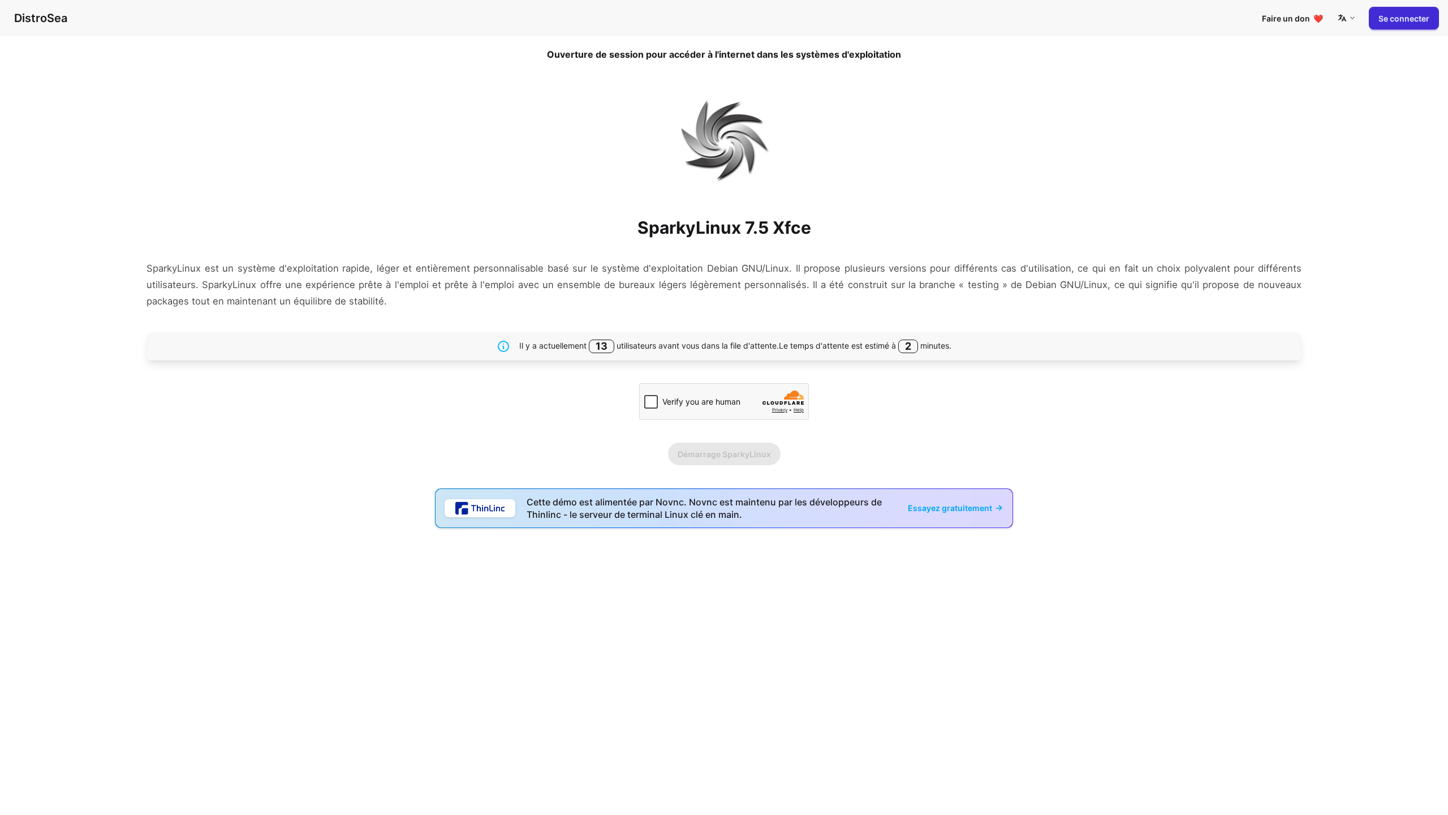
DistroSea (40, 18)
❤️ (1292, 18)
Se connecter (1403, 18)
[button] (1346, 18)
